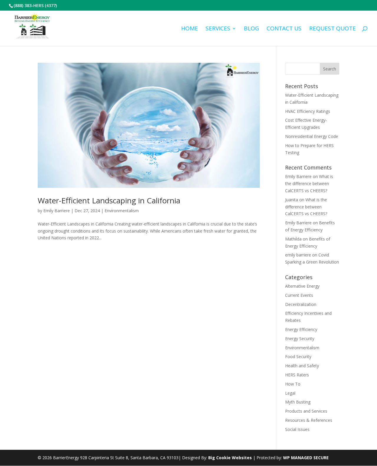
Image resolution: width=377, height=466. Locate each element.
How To (292, 384)
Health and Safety (302, 365)
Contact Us (284, 29)
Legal (290, 393)
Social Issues (297, 429)
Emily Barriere (56, 210)
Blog (251, 29)
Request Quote (332, 29)
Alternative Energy (302, 286)
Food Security (298, 356)
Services (218, 29)
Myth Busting (297, 402)
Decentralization (300, 304)
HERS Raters (297, 375)
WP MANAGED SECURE (306, 457)
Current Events (299, 295)
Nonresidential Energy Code (311, 136)
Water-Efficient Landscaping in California (109, 200)
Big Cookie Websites (230, 457)
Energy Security (299, 338)
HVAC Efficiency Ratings (307, 111)
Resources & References (308, 420)
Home (189, 29)
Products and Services (306, 411)
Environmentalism (122, 210)
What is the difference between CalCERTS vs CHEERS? (309, 183)
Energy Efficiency (301, 329)
